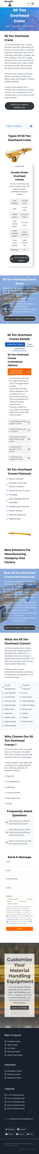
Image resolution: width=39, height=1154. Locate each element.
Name (8, 861)
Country (8, 888)
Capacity (10, 1088)
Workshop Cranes (13, 1074)
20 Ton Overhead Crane (16, 1102)
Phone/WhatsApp (11, 879)
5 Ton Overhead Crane (15, 1095)
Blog (20, 1149)
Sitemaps (24, 1149)
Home (7, 26)
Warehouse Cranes (14, 1078)
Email (8, 870)
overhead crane (19, 166)
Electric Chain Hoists (14, 1055)
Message (9, 896)
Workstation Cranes (14, 1071)
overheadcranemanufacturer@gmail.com (21, 1119)
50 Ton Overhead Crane (16, 1108)
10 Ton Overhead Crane (16, 1098)
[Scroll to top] (35, 1148)
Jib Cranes (11, 1048)
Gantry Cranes (12, 1045)
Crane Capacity (16, 26)
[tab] (15, 344)
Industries (10, 1064)
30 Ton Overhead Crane (16, 1105)
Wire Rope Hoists (13, 1052)
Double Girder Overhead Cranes (19, 176)
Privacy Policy (31, 1149)
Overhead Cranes (13, 1041)
